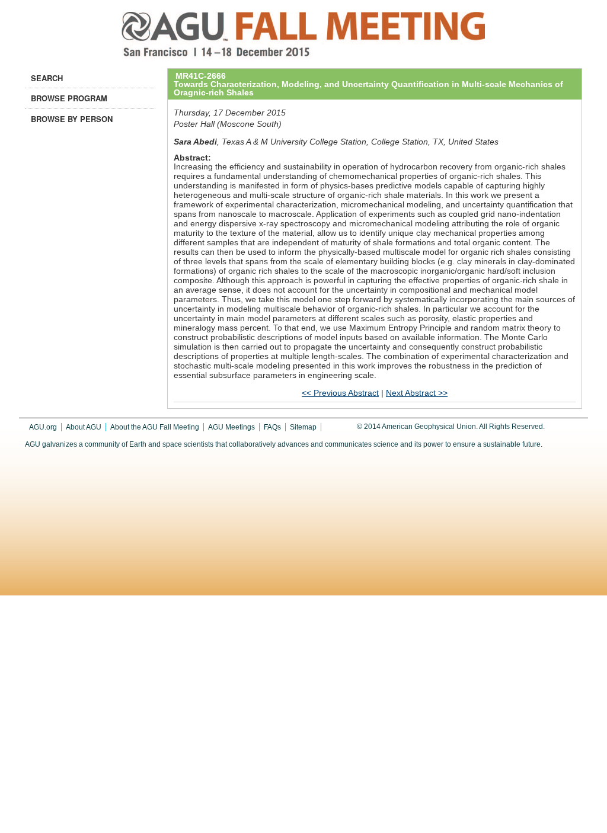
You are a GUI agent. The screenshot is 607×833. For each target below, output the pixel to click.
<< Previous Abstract (340, 393)
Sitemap (303, 427)
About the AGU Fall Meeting (154, 427)
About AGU (83, 427)
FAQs (272, 427)
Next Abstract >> (417, 393)
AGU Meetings (231, 427)
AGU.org (43, 427)
